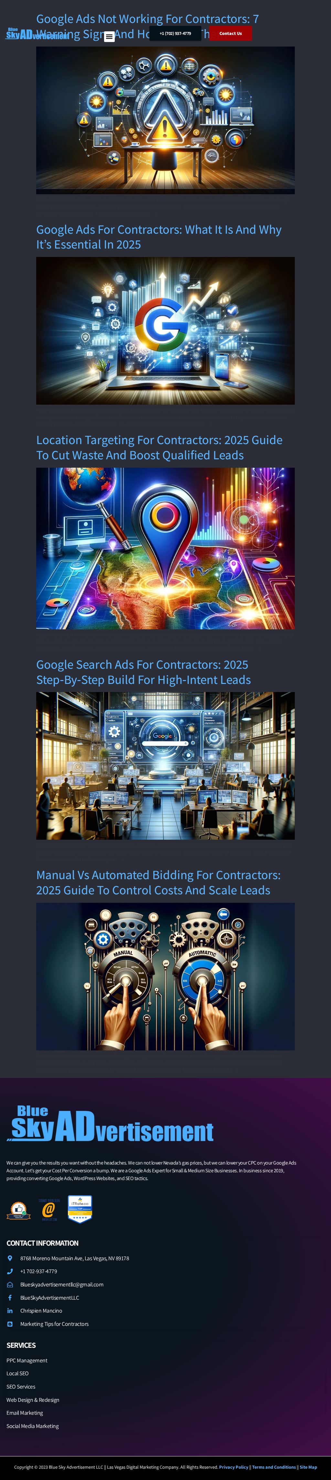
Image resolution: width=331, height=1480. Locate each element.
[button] (109, 36)
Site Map (308, 1467)
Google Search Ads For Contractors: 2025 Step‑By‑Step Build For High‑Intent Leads (143, 671)
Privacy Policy (233, 1467)
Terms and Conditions (274, 1467)
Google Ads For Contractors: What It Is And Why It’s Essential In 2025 (159, 236)
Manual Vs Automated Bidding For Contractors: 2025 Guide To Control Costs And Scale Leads (158, 882)
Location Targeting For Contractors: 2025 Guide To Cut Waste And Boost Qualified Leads (159, 447)
